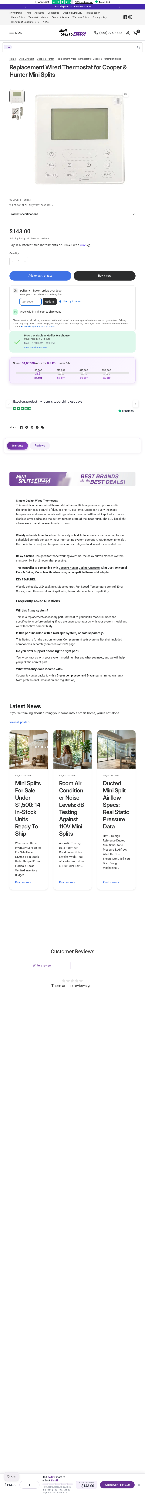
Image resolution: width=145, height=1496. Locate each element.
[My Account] (127, 33)
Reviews (40, 445)
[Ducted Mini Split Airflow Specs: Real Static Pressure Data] (116, 749)
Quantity (14, 253)
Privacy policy (100, 17)
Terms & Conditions (38, 17)
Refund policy (93, 13)
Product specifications (23, 214)
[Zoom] (126, 94)
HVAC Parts (15, 13)
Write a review (42, 965)
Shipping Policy (17, 238)
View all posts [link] (18, 722)
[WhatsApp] (37, 427)
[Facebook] (125, 17)
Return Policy (18, 17)
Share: (13, 427)
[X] (26, 427)
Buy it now (104, 275)
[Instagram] (130, 17)
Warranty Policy (80, 17)
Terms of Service (60, 17)
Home (12, 59)
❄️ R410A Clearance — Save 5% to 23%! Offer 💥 (75, 6)
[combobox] (72, 47)
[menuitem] (16, 13)
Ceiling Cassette (89, 567)
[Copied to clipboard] (42, 427)
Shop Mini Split (26, 59)
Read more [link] (22, 882)
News (46, 22)
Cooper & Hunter (45, 59)
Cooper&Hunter (68, 567)
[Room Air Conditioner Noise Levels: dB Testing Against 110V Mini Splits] (72, 749)
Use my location (72, 301)
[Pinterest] (32, 427)
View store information (35, 347)
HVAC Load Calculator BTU (25, 22)
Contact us (53, 13)
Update (49, 301)
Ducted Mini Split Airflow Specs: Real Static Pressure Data (116, 805)
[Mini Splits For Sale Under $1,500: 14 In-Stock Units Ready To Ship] (28, 749)
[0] (134, 33)
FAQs (28, 13)
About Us (39, 13)
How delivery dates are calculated (38, 326)
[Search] (138, 47)
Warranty (17, 445)
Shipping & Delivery (72, 13)
